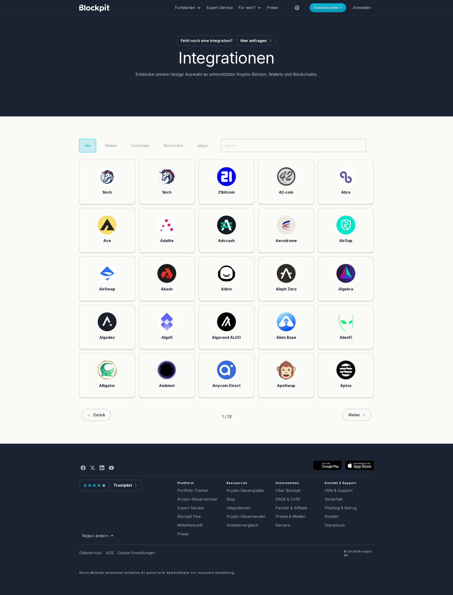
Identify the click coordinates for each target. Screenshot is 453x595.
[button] (188, 8)
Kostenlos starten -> (328, 7)
